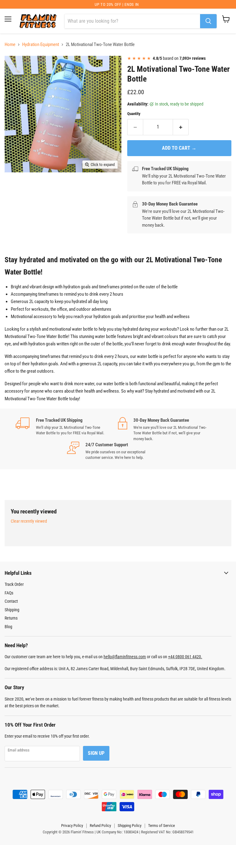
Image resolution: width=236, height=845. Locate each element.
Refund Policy (100, 825)
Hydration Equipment (40, 44)
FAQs (9, 592)
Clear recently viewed (29, 521)
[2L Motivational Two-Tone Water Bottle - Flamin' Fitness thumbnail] (14, 66)
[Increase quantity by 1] (181, 127)
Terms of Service (161, 825)
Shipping (12, 609)
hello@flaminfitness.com (125, 656)
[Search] (208, 21)
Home (10, 44)
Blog (8, 626)
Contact (11, 601)
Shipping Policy (129, 825)
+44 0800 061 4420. (185, 656)
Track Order (14, 584)
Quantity (133, 113)
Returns (11, 618)
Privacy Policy (72, 825)
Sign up (96, 753)
